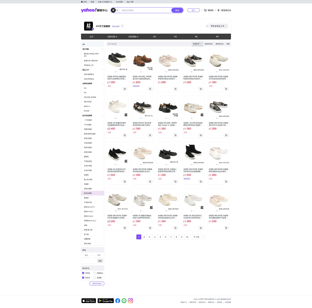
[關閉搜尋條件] (117, 10)
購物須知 (202, 302)
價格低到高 (209, 44)
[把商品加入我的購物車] (124, 88)
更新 (229, 299)
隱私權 (219, 302)
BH (217, 36)
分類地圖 (228, 302)
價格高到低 (220, 44)
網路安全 (211, 302)
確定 (100, 261)
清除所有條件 (97, 283)
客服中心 (184, 302)
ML (196, 36)
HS (175, 36)
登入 (193, 10)
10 (187, 236)
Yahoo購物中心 (94, 10)
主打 (91, 36)
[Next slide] (126, 60)
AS (154, 36)
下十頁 (196, 236)
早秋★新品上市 (217, 26)
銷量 (228, 44)
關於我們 (193, 302)
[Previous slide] (108, 60)
